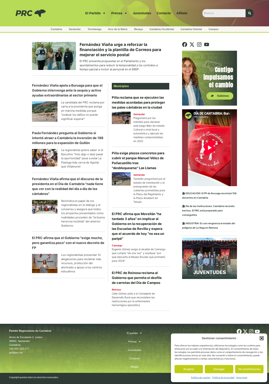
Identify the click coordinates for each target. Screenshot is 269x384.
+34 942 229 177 (19, 348)
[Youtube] (206, 44)
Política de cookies (200, 377)
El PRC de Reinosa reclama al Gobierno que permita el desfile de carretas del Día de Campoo (137, 278)
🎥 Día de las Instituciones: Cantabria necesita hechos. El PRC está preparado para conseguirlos (208, 210)
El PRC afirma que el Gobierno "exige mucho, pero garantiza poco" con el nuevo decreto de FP (68, 243)
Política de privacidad (223, 377)
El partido (93, 13)
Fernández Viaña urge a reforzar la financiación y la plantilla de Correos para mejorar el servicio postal (120, 49)
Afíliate (181, 13)
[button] (262, 338)
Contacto (164, 13)
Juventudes (142, 13)
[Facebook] (184, 44)
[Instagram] (199, 44)
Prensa (116, 13)
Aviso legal (241, 377)
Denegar (219, 369)
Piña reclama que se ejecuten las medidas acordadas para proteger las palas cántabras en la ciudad (138, 102)
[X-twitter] (192, 44)
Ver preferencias (249, 369)
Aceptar (188, 369)
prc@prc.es (16, 352)
